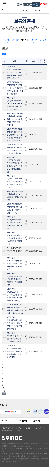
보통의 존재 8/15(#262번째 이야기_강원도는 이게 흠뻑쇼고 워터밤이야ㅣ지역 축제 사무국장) (15, 351)
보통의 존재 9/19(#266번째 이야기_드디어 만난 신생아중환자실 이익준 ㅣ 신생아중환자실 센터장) (15, 295)
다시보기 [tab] (24, 40)
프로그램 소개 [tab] (6, 41)
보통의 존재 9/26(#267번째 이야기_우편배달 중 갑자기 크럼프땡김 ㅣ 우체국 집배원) (15, 279)
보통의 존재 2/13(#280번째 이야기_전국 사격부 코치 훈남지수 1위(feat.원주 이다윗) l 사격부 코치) (15, 72)
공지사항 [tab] (15, 40)
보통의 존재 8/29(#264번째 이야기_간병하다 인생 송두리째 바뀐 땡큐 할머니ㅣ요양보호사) (14, 323)
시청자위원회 (6, 428)
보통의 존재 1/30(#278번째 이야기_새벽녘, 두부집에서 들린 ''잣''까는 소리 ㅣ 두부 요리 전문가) (15, 103)
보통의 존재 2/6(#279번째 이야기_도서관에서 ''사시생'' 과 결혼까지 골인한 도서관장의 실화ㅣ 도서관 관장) (15, 88)
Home (2, 9)
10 (3, 388)
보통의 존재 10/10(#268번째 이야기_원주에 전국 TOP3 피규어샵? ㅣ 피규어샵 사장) (14, 263)
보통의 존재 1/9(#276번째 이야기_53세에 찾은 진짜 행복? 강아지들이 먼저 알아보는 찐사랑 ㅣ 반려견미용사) (15, 135)
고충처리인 (18, 428)
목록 (4, 393)
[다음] (4, 391)
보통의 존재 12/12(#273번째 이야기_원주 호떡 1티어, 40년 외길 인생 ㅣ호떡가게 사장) (15, 181)
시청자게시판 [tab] (34, 41)
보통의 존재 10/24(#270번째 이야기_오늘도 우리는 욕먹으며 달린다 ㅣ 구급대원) (14, 222)
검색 (4, 54)
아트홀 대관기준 (7, 430)
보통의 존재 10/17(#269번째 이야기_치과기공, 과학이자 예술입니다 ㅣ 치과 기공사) (14, 238)
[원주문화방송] (24, 4)
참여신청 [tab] (42, 40)
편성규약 (38, 428)
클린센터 (28, 428)
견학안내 (19, 430)
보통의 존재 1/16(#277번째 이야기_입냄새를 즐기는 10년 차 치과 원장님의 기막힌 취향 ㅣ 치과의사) (15, 119)
